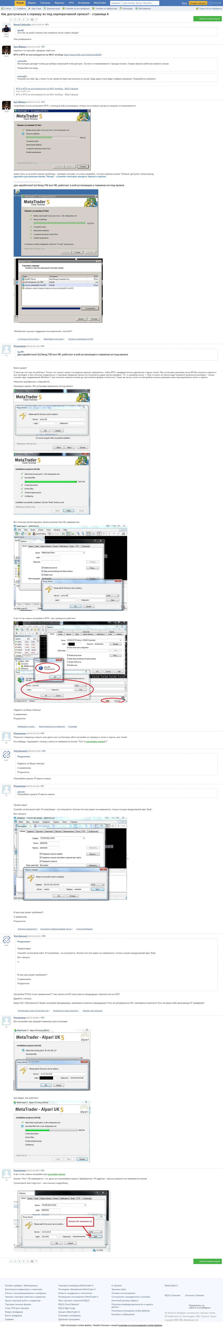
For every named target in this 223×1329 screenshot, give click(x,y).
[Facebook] (166, 1306)
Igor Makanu (20, 46)
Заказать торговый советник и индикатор (25, 1297)
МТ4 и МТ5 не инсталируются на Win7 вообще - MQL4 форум (47, 88)
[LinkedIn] (186, 1306)
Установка (72, 726)
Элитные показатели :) (28, 929)
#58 (44, 936)
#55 (42, 733)
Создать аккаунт (198, 3)
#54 (42, 346)
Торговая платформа (75, 1285)
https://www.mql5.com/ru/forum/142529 (82, 54)
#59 (42, 1017)
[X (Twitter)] (176, 1306)
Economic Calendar (194, 1295)
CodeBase (21, 8)
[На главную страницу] (2, 19)
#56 (44, 751)
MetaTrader (100, 3)
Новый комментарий (209, 18)
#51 (47, 24)
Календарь (128, 8)
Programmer (20, 346)
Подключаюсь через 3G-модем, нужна (34, 1011)
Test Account (20, 751)
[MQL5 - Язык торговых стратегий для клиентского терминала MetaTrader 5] (7, 3)
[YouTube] (181, 1306)
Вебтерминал (145, 8)
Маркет (32, 3)
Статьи (8, 8)
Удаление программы (69, 1319)
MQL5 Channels (172, 1295)
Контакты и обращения (123, 1314)
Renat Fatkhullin (22, 24)
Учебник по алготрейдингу (78, 8)
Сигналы (45, 3)
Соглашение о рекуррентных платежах (131, 1297)
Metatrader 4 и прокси (27, 726)
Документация (53, 8)
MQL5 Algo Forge (66, 1308)
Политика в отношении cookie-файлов (131, 1310)
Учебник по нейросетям (106, 8)
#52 (43, 46)
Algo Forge (36, 8)
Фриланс (59, 3)
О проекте (117, 1285)
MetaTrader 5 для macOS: (54, 339)
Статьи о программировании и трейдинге (25, 1293)
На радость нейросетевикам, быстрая (57, 929)
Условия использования (123, 1293)
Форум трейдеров (14, 1312)
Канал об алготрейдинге (210, 8)
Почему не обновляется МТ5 (80, 339)
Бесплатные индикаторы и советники (23, 1289)
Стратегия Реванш (84, 929)
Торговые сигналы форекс (18, 1304)
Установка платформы (69, 1315)
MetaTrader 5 (171, 1285)
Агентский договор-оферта (125, 1300)
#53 (43, 102)
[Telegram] (171, 1306)
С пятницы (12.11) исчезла (29, 339)
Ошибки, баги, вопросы (93, 1011)
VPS (71, 3)
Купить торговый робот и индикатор (23, 1300)
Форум (20, 3)
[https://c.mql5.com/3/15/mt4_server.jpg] (70, 661)
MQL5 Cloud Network (68, 1304)
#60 (42, 1170)
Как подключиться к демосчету (52, 726)
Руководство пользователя (78, 1297)
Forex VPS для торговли (17, 1308)
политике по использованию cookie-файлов (140, 1325)
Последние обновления (77, 1289)
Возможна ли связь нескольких (66, 1011)
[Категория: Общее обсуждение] (6, 19)
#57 (42, 786)
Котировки (84, 3)
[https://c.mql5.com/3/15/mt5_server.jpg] (70, 568)
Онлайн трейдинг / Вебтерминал (21, 1285)
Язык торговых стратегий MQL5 (74, 1300)
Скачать (69, 1312)
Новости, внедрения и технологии (75, 1293)
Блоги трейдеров (13, 1315)
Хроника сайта (119, 1289)
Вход (184, 3)
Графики (9, 1319)
